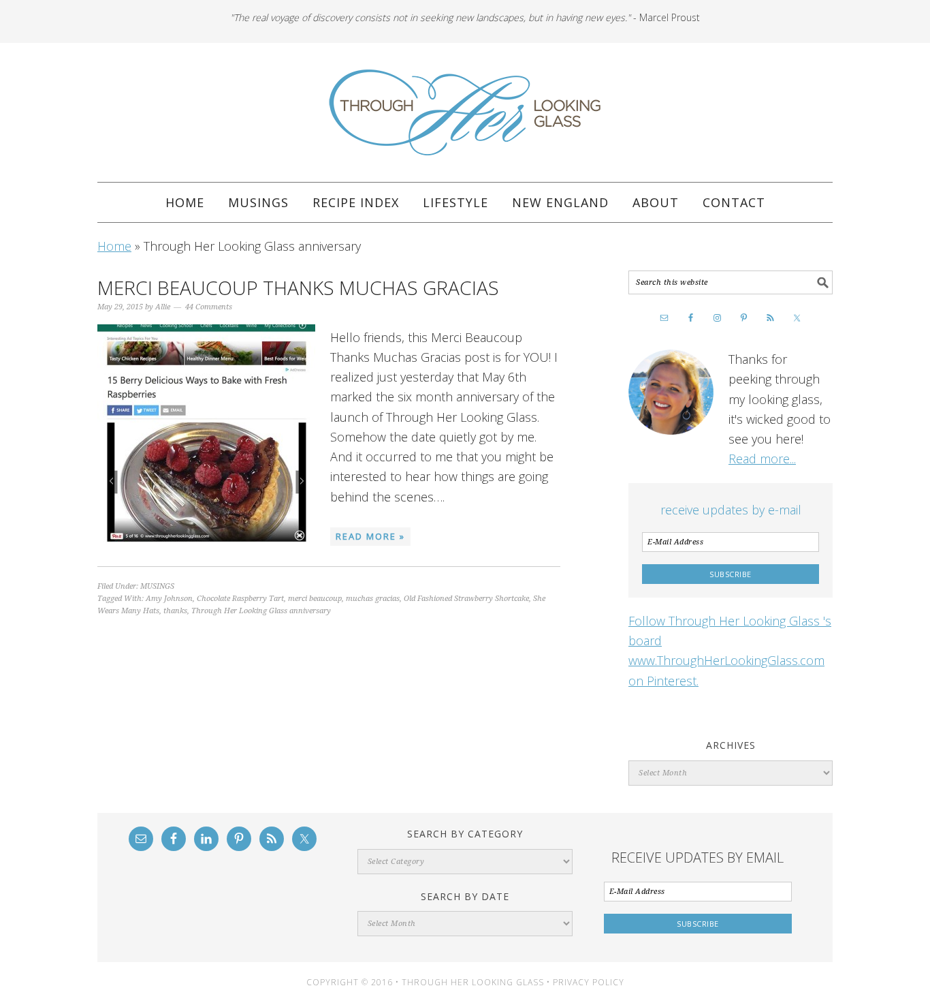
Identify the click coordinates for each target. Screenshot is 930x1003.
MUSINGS (157, 586)
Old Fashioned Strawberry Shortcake (466, 598)
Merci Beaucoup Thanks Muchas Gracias (298, 287)
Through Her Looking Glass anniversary (261, 610)
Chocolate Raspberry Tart (240, 598)
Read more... (762, 458)
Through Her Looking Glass (465, 112)
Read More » (370, 536)
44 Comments (208, 307)
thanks (175, 610)
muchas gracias (373, 598)
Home (114, 246)
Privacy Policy (588, 982)
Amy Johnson (169, 598)
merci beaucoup (315, 598)
